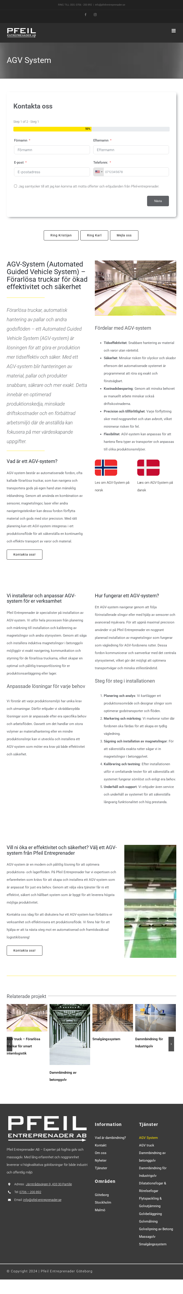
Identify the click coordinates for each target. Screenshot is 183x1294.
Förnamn (20, 140)
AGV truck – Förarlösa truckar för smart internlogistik (23, 1046)
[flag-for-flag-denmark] (148, 458)
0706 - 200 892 (84, 4)
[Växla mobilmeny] (174, 30)
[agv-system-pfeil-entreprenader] (135, 262)
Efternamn (100, 140)
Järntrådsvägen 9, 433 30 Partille (49, 1184)
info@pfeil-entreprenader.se (110, 4)
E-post (19, 162)
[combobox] (99, 172)
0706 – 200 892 (30, 1192)
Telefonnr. (100, 162)
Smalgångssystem (106, 1039)
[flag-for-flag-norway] (106, 458)
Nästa (158, 201)
